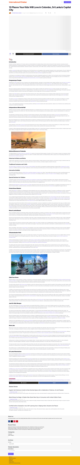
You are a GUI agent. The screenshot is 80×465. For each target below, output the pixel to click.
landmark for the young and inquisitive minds (47, 311)
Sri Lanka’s (47, 89)
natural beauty (25, 227)
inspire (50, 371)
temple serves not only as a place (16, 336)
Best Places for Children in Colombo (17, 379)
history (24, 94)
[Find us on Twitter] (12, 421)
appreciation (33, 101)
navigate (10, 206)
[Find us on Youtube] (17, 421)
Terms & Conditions (12, 458)
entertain (67, 223)
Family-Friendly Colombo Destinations (54, 379)
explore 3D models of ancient (51, 173)
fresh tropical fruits (30, 200)
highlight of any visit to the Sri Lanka (16, 368)
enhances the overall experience (30, 295)
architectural (22, 305)
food (38, 194)
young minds (57, 114)
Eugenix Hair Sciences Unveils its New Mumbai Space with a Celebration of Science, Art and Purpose (36, 390)
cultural (64, 94)
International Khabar (18, 2)
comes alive (23, 124)
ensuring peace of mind (50, 213)
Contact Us (11, 459)
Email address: (11, 448)
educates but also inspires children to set (16, 376)
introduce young (66, 358)
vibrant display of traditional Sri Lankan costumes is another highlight (23, 166)
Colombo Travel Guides (38, 379)
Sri (39, 128)
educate (51, 88)
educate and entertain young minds (17, 155)
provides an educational (28, 320)
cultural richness (45, 335)
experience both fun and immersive (29, 173)
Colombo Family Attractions (29, 379)
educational (38, 103)
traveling (13, 70)
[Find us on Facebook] (9, 421)
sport (18, 230)
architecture (49, 83)
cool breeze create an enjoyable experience (44, 332)
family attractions (45, 379)
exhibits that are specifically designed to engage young (32, 172)
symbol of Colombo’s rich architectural (52, 312)
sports (37, 222)
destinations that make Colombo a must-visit (32, 77)
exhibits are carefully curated (63, 364)
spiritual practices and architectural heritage (30, 337)
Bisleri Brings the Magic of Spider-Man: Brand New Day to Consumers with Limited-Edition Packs (35, 397)
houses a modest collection (36, 239)
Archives (9, 442)
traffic (37, 247)
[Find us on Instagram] (14, 421)
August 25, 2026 (20, 399)
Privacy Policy (11, 461)
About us (10, 456)
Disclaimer (11, 460)
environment (15, 98)
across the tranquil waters (61, 331)
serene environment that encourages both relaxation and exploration (34, 242)
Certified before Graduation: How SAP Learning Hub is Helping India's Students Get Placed (33, 405)
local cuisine (52, 199)
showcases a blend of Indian (26, 307)
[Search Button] (59, 2)
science (36, 71)
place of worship (62, 317)
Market (15, 190)
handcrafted (59, 191)
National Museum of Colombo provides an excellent (22, 184)
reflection (47, 99)
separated (28, 204)
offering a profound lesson (52, 316)
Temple (15, 82)
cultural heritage (53, 196)
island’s (62, 167)
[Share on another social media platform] (70, 54)
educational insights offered (19, 76)
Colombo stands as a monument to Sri (24, 153)
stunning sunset (40, 299)
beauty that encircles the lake (63, 345)
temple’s (15, 93)
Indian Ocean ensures (23, 284)
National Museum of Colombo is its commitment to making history (30, 179)
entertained (40, 72)
